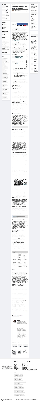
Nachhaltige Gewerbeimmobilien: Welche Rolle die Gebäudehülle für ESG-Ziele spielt (34, 27)
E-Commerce (16, 379)
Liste (37, 399)
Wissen (16, 43)
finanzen (4, 74)
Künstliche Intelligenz (5, 77)
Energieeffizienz (5, 70)
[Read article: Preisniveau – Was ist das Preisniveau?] (3, 7)
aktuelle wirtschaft (5, 58)
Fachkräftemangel (5, 73)
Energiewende (21, 380)
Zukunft (23, 395)
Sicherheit (26, 310)
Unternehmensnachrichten (6, 47)
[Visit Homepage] (20, 1)
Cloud (8, 62)
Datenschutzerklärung (23, 399)
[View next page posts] (19, 65)
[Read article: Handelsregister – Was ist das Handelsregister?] (3, 18)
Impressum (19, 399)
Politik (3, 82)
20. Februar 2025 (25, 352)
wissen (21, 395)
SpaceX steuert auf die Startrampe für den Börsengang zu (33, 23)
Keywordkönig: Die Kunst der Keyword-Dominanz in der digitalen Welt (7, 11)
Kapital (23, 295)
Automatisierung (5, 61)
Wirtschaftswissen (16, 4)
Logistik (3, 38)
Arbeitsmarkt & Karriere (4, 28)
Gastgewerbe (4, 34)
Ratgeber (6, 82)
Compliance (14, 312)
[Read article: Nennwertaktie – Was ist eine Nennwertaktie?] (3, 15)
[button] (1, 400)
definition (15, 315)
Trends (6, 89)
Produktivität (24, 184)
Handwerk (3, 37)
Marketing (7, 78)
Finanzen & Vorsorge (15, 369)
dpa (7, 66)
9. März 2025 (17, 63)
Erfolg (23, 311)
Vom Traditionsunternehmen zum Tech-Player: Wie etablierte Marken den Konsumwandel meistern (36, 59)
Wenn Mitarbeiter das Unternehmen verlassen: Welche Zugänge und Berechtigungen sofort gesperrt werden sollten (14, 351)
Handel (3, 35)
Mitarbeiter (13, 188)
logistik (4, 78)
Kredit (19, 383)
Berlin (5, 62)
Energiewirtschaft (5, 31)
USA (3, 93)
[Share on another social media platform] (27, 25)
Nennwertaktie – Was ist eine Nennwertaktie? (7, 15)
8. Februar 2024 (19, 10)
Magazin (19, 346)
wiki (17, 315)
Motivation (23, 187)
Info (6, 74)
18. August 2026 (14, 354)
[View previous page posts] (17, 65)
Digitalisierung (4, 66)
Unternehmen (21, 391)
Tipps (3, 89)
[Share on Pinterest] (25, 25)
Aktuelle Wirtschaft (15, 364)
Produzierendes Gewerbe (4, 44)
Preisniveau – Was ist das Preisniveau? (7, 7)
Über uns (30, 399)
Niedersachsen (4, 81)
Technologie (4, 45)
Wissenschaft (4, 52)
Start (12, 4)
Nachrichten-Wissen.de (5, 369)
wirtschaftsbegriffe (21, 315)
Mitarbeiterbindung (16, 40)
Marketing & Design (5, 41)
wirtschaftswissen (5, 97)
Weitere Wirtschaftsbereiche (5, 49)
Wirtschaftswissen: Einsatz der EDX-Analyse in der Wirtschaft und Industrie (25, 350)
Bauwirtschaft (16, 367)
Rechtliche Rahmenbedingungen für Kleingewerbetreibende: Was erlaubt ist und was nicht (19, 62)
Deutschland (4, 65)
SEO (3, 85)
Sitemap (28, 399)
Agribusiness (4, 24)
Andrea (16, 10)
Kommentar (16, 383)
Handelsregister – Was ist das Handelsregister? (7, 18)
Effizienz (4, 69)
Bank (3, 62)
